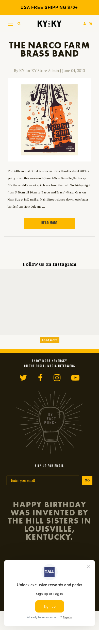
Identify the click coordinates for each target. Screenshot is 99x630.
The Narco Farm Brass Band (49, 49)
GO (87, 480)
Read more (49, 223)
